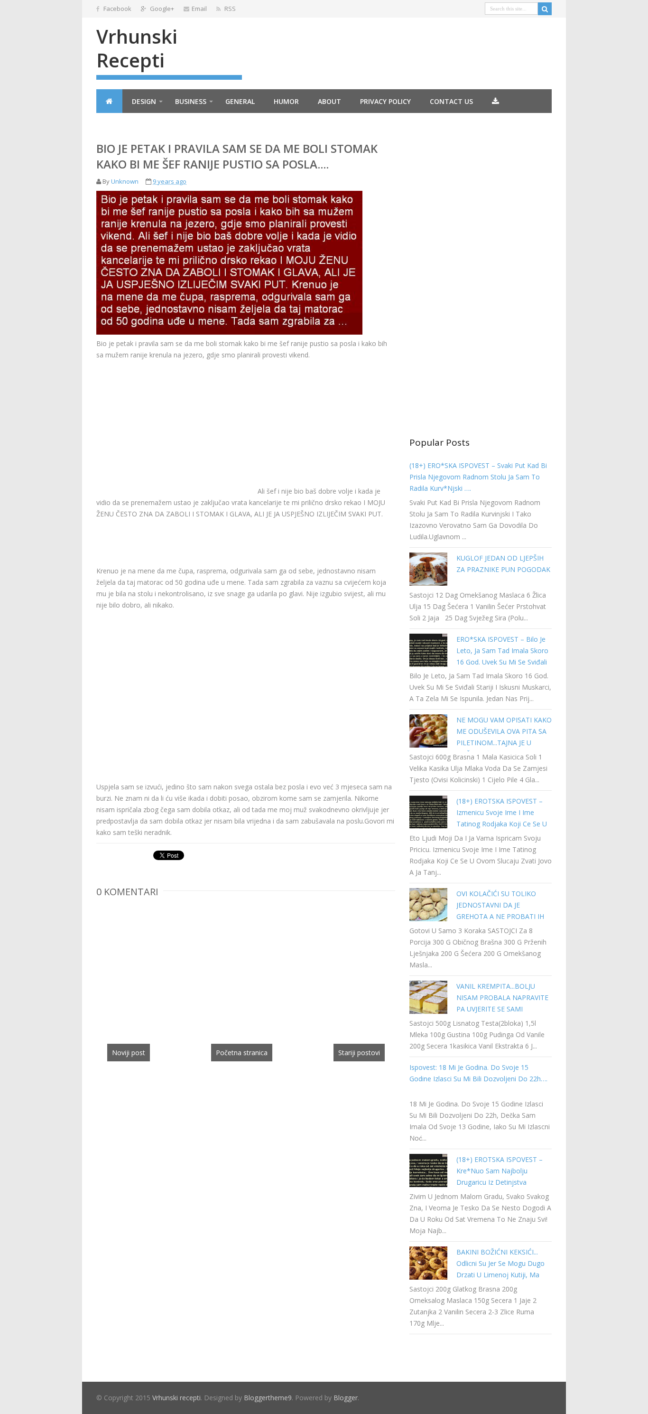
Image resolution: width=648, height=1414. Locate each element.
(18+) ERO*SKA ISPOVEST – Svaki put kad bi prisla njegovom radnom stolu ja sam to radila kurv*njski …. (478, 477)
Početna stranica (242, 1052)
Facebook (116, 8)
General (240, 101)
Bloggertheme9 (268, 1397)
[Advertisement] (176, 427)
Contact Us (451, 101)
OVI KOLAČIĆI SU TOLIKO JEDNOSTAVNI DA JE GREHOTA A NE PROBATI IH (500, 905)
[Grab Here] (495, 101)
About (329, 101)
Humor (286, 101)
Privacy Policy (385, 101)
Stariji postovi (359, 1052)
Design (144, 101)
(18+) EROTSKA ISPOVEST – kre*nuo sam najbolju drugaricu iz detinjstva (499, 1171)
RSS (229, 8)
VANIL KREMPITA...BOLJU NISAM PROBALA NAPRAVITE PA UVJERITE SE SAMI (502, 997)
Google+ (161, 8)
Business (190, 101)
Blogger (345, 1397)
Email (199, 8)
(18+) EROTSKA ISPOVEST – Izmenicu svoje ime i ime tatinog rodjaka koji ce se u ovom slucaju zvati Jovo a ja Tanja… (501, 823)
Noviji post (128, 1052)
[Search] (545, 8)
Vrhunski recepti (136, 48)
